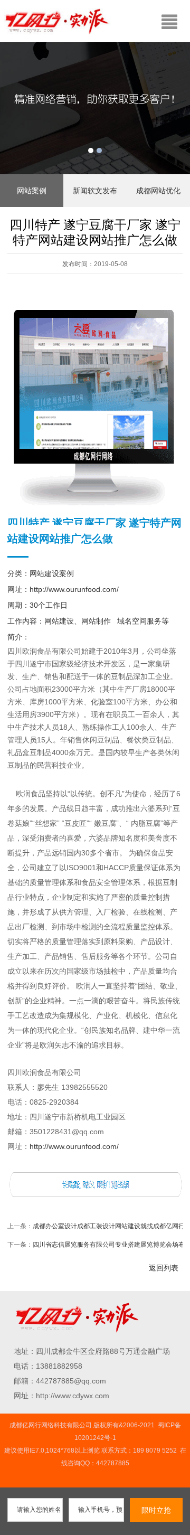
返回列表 (163, 1268)
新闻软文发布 (95, 190)
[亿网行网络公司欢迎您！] (95, 1183)
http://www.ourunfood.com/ (74, 589)
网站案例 (31, 190)
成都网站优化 (158, 190)
